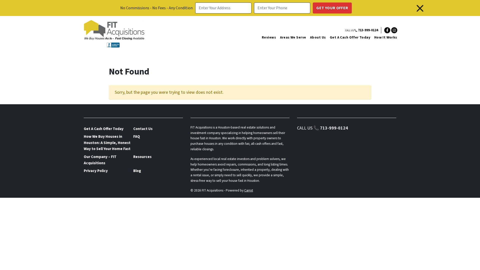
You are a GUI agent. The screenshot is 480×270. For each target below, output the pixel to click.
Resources (142, 157)
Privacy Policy (96, 171)
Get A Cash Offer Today (350, 37)
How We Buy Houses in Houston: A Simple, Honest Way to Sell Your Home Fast (107, 143)
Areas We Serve (293, 37)
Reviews (269, 37)
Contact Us (142, 129)
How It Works (385, 37)
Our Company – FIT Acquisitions (100, 160)
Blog (137, 171)
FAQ (136, 136)
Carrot (248, 190)
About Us (318, 37)
